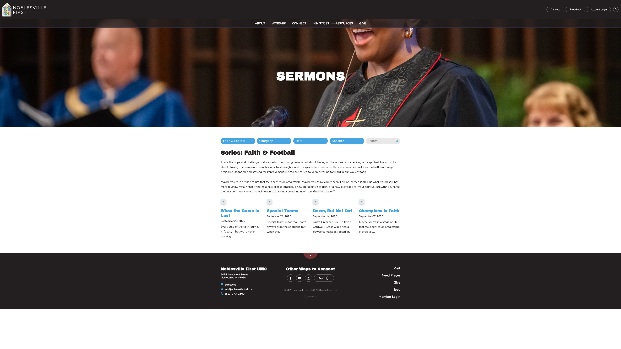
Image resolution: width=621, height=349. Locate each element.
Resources (344, 23)
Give (362, 23)
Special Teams (282, 211)
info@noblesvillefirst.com (238, 289)
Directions (230, 284)
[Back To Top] (310, 256)
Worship (279, 23)
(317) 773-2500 (234, 294)
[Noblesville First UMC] (24, 9)
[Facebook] (290, 278)
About (260, 23)
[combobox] (238, 141)
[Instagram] (308, 278)
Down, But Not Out (332, 211)
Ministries (321, 23)
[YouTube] (299, 278)
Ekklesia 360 (310, 296)
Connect (299, 23)
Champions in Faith (379, 211)
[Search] (616, 9)
